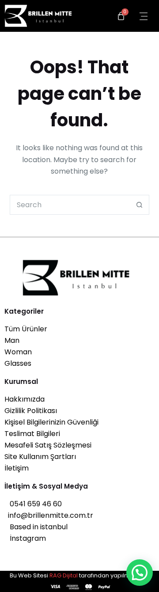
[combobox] (70, 205)
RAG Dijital (63, 575)
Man (11, 340)
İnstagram (25, 538)
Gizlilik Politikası (30, 411)
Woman (18, 352)
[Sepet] (121, 16)
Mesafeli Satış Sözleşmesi (47, 445)
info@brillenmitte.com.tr (48, 515)
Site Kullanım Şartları (40, 457)
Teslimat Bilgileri (32, 434)
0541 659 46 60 (33, 504)
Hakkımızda (24, 399)
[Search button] (139, 204)
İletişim (16, 468)
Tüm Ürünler (25, 329)
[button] (139, 572)
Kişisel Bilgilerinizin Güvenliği (51, 422)
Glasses (17, 363)
